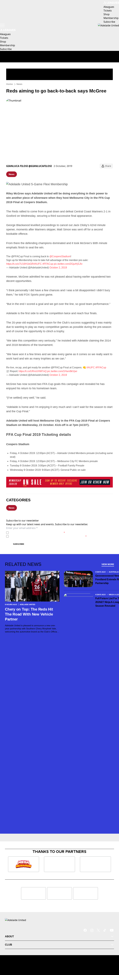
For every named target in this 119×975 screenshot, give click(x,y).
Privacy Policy (31, 532)
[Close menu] (112, 958)
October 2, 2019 (58, 267)
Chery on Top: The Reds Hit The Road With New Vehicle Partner (29, 614)
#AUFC (37, 264)
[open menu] (2, 25)
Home (9, 84)
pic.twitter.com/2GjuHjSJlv (68, 264)
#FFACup (47, 264)
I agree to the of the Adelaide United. (37, 532)
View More (107, 564)
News (19, 84)
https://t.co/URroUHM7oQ (32, 371)
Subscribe (18, 544)
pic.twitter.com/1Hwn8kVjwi (62, 371)
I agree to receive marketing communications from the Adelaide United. (48, 536)
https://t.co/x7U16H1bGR (19, 264)
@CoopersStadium (60, 256)
